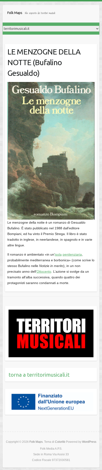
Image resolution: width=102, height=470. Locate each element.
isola (58, 254)
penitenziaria (72, 254)
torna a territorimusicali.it (39, 375)
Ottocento (44, 271)
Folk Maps (14, 13)
